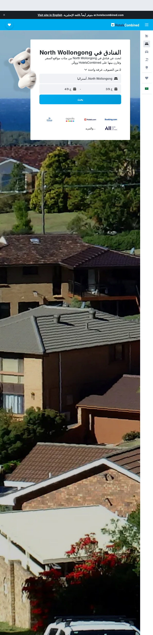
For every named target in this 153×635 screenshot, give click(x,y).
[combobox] (102, 69)
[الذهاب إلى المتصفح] (147, 67)
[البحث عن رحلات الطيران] (147, 36)
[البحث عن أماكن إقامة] (147, 44)
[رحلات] (147, 78)
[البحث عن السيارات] (147, 51)
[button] (4, 15)
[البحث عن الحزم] (147, 59)
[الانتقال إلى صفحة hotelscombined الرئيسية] (125, 24)
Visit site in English (50, 15)
